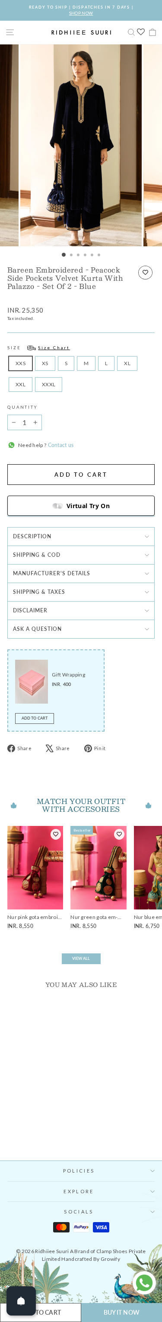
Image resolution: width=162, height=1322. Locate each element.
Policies (79, 1170)
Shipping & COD (36, 555)
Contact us (59, 445)
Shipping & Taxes (39, 592)
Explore (79, 1191)
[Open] (21, 1301)
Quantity (22, 407)
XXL (20, 384)
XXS (20, 363)
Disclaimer (30, 610)
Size (38, 347)
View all (81, 958)
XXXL (48, 384)
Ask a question (37, 629)
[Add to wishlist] (145, 272)
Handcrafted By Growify (90, 1259)
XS (45, 363)
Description (32, 536)
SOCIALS (78, 1211)
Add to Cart (35, 718)
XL (127, 363)
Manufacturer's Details (51, 573)
